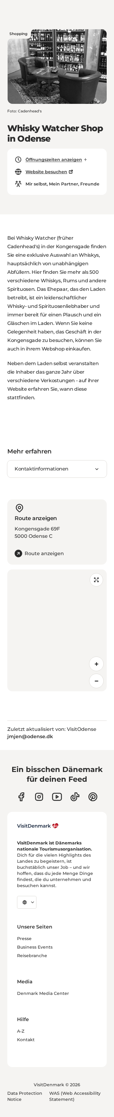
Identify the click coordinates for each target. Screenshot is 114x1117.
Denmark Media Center (43, 993)
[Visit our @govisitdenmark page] (75, 796)
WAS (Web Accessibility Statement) (75, 1096)
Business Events (35, 947)
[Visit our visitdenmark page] (57, 796)
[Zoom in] (96, 664)
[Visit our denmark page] (21, 796)
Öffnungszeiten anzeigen (54, 159)
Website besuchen (46, 171)
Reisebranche (32, 955)
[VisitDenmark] (38, 826)
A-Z (20, 1031)
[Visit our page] (39, 796)
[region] (57, 630)
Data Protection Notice (24, 1096)
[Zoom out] (96, 681)
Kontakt (26, 1039)
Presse (24, 938)
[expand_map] (96, 580)
